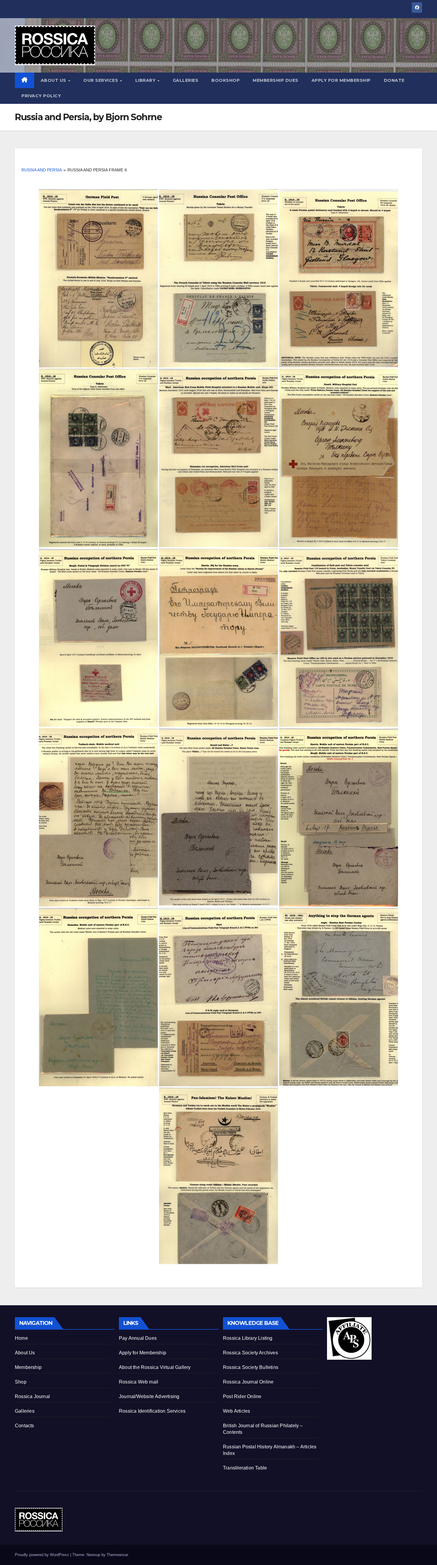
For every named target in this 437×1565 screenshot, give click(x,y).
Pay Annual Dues (138, 1338)
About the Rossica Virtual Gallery (155, 1367)
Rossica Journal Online (248, 1381)
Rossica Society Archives (250, 1352)
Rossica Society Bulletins (250, 1367)
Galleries (186, 80)
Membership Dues (275, 80)
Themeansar (117, 1555)
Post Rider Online (242, 1396)
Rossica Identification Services (152, 1411)
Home (21, 1338)
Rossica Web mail (138, 1381)
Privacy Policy (41, 95)
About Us (54, 80)
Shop (20, 1381)
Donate (394, 80)
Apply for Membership (341, 80)
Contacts (24, 1425)
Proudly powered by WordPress (42, 1555)
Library (146, 80)
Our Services (101, 80)
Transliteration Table (245, 1467)
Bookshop (225, 80)
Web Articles (236, 1411)
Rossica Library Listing (248, 1338)
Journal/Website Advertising (149, 1396)
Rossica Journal (32, 1396)
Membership (28, 1367)
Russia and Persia (41, 170)
